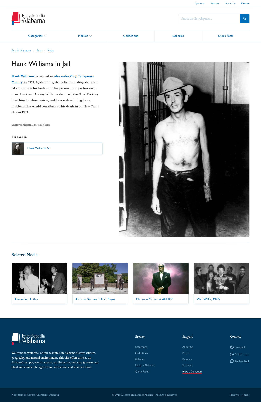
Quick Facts (225, 36)
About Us (230, 3)
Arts (39, 50)
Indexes (83, 36)
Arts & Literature (21, 50)
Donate (245, 3)
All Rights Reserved (166, 394)
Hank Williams (23, 76)
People (186, 353)
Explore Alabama (144, 365)
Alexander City (65, 76)
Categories (35, 36)
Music (50, 50)
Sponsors (199, 3)
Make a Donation (192, 371)
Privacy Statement (239, 394)
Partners (215, 3)
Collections (130, 36)
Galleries (178, 36)
